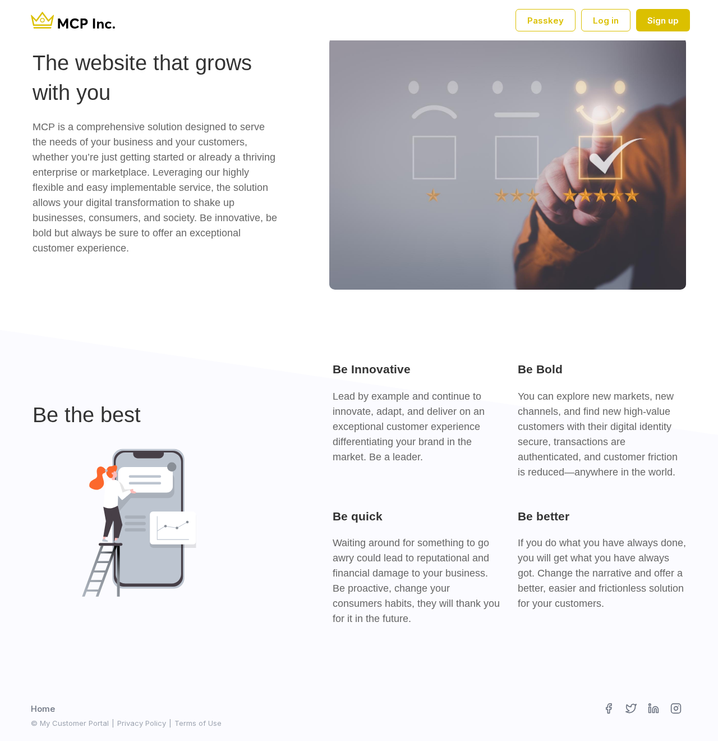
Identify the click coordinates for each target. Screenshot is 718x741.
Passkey (545, 20)
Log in (606, 20)
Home (43, 708)
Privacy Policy (141, 723)
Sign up (663, 20)
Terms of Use (198, 723)
